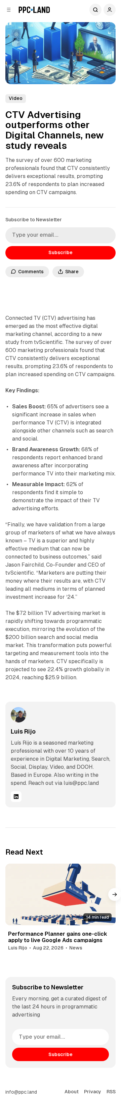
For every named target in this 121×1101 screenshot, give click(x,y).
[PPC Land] (34, 9)
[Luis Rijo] (18, 714)
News (75, 947)
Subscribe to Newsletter (33, 219)
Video (16, 98)
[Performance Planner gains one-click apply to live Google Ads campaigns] (60, 895)
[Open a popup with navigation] (9, 10)
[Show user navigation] (110, 10)
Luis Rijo (23, 731)
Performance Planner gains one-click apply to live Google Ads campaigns (57, 937)
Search (95, 10)
